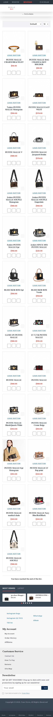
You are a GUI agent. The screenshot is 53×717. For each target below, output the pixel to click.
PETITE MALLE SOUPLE (13, 559)
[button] (21, 603)
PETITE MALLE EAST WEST (39, 108)
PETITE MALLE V (13, 152)
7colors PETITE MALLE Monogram (13, 108)
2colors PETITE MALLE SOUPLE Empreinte (39, 199)
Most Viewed (8, 588)
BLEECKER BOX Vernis (39, 291)
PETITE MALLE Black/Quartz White (13, 424)
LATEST (21, 588)
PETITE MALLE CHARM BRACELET (14, 60)
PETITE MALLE (13, 380)
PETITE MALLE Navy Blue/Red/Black (39, 514)
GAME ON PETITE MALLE (14, 336)
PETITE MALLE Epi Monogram (13, 469)
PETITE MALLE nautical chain (13, 514)
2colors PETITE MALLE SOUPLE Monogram (14, 199)
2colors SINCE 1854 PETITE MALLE (39, 246)
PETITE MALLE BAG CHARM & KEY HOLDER (39, 62)
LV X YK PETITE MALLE (39, 336)
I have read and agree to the (17, 693)
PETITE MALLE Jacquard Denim (39, 153)
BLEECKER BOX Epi (14, 290)
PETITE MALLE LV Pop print (39, 469)
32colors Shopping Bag (18, 595)
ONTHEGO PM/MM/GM (42, 595)
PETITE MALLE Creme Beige (39, 424)
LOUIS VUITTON (13, 55)
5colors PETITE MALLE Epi (14, 246)
